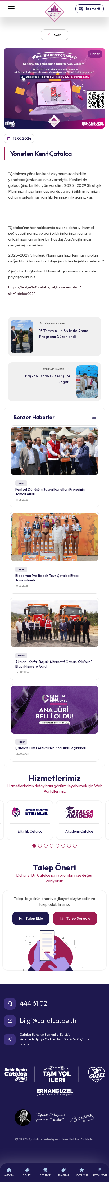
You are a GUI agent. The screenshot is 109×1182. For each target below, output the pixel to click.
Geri (54, 34)
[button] (34, 845)
